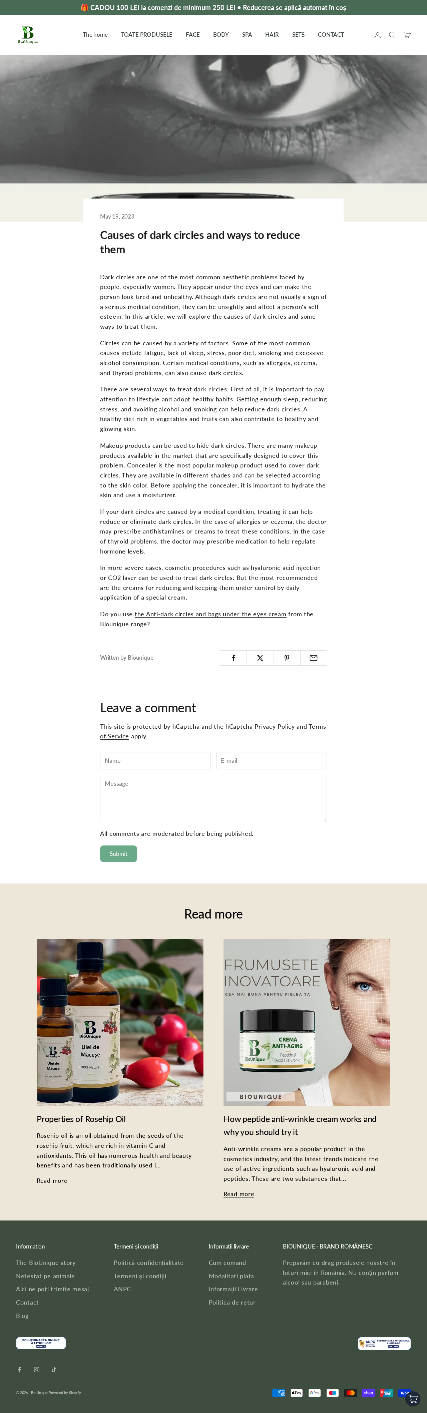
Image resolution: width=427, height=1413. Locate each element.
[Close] (302, 675)
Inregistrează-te (274, 719)
